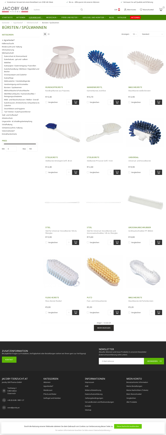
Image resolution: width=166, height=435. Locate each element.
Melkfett (7, 62)
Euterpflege (8, 78)
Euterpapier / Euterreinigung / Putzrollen (20, 66)
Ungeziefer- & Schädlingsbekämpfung (17, 121)
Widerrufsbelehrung (93, 390)
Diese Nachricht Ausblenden (128, 426)
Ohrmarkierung (8, 50)
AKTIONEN (135, 17)
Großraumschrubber (139, 227)
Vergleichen (53, 102)
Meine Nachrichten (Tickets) (137, 390)
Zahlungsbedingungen (94, 398)
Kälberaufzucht (8, 43)
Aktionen (20, 17)
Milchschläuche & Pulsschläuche (16, 90)
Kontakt (9, 359)
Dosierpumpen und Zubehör (15, 75)
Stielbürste (51, 157)
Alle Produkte (131, 402)
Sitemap (88, 410)
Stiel (47, 227)
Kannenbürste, (94, 87)
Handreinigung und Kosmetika (16, 84)
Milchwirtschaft (32, 23)
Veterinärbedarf (8, 131)
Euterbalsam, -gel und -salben (16, 59)
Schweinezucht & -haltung (12, 128)
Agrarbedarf (35, 17)
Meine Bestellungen (134, 386)
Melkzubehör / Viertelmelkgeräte (17, 81)
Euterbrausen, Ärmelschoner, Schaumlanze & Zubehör (21, 104)
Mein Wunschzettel (133, 394)
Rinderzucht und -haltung (12, 47)
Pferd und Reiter (69, 17)
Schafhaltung (7, 124)
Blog (111, 17)
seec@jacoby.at (13, 407)
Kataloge (122, 17)
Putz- (90, 297)
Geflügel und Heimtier (93, 17)
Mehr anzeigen (103, 328)
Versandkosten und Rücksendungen (99, 402)
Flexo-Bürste (52, 297)
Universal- (133, 157)
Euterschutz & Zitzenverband (15, 56)
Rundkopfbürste (54, 87)
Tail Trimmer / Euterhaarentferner (17, 112)
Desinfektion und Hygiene (14, 108)
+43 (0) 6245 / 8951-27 (15, 400)
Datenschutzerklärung (93, 394)
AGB (86, 386)
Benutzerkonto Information (137, 382)
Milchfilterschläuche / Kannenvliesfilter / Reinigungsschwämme (20, 95)
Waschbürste (135, 87)
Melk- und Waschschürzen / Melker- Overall (21, 99)
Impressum (89, 382)
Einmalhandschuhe (9, 134)
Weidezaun (51, 17)
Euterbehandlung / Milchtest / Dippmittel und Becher (21, 70)
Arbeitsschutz (7, 118)
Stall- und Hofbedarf (10, 115)
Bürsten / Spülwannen (50, 23)
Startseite (7, 17)
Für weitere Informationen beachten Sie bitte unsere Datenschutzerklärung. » (83, 430)
